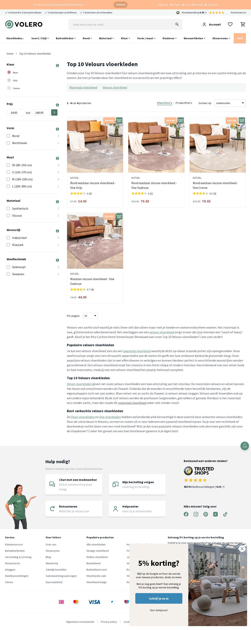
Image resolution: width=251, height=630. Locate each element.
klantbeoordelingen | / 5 (204, 486)
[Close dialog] (242, 548)
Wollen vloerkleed (97, 557)
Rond (86, 38)
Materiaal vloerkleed (83, 87)
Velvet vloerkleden (79, 384)
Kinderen (168, 38)
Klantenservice (238, 12)
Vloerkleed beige (96, 582)
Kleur (124, 38)
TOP (245, 446)
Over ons (51, 544)
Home (10, 53)
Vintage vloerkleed (97, 550)
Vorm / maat (145, 38)
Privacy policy (109, 622)
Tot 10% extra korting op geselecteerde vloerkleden (58, 4)
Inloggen (10, 569)
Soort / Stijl (38, 38)
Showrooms (220, 38)
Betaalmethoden (15, 550)
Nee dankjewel (158, 610)
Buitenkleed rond (96, 569)
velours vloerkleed (161, 332)
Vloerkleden (14, 38)
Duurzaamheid (54, 582)
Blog (48, 557)
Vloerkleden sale (96, 576)
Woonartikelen (193, 38)
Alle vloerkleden (95, 544)
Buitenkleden (64, 38)
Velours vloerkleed (114, 87)
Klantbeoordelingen (16, 576)
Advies (9, 582)
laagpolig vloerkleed (137, 351)
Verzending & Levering (18, 557)
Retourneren (12, 563)
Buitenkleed (93, 563)
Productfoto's (184, 103)
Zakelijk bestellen (56, 569)
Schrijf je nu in (159, 598)
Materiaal (105, 38)
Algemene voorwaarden (80, 622)
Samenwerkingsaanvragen (61, 576)
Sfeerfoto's (164, 103)
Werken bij (52, 563)
